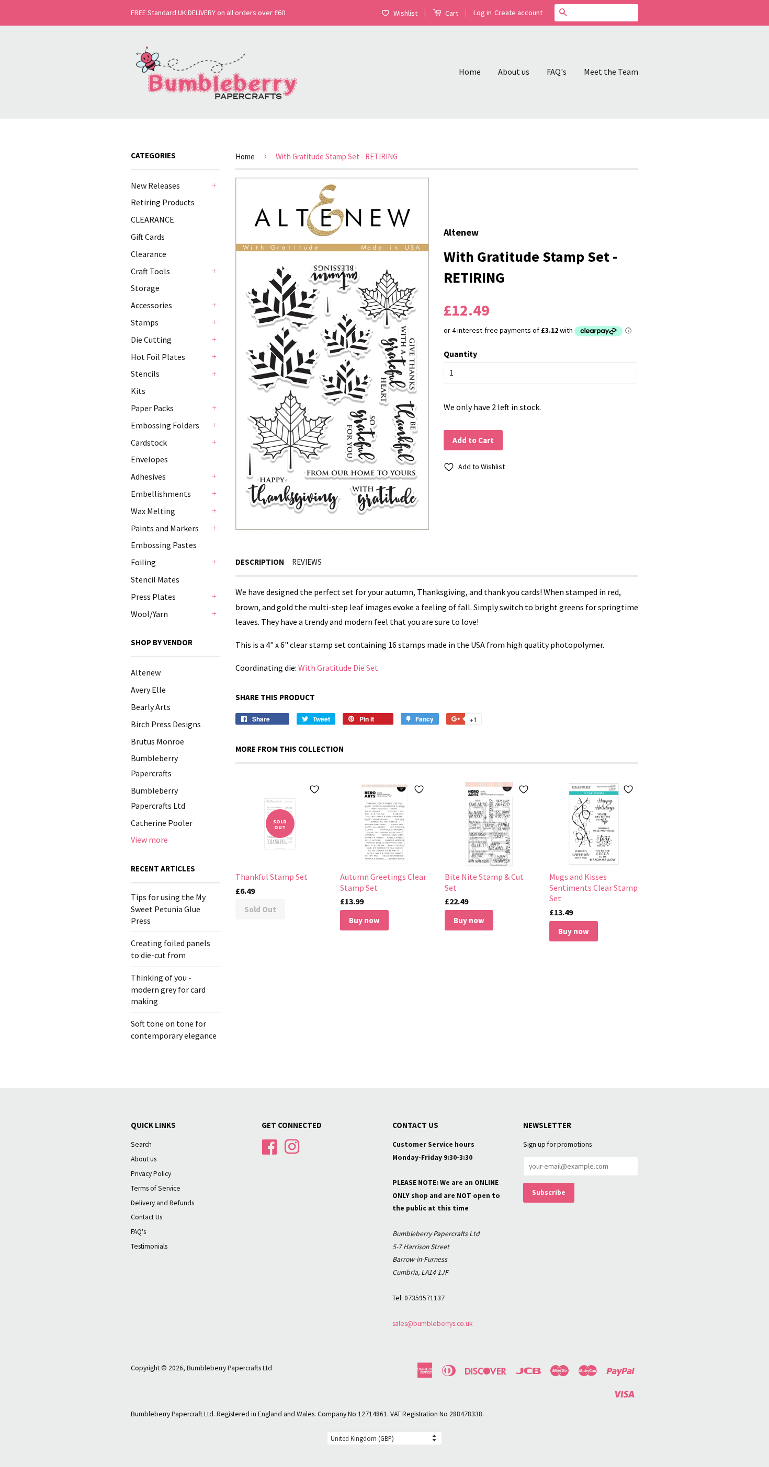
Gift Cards (148, 236)
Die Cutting (151, 339)
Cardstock (149, 442)
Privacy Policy (151, 1173)
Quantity (460, 353)
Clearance (148, 254)
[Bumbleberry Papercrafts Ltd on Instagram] (292, 1145)
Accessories (151, 305)
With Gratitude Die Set (338, 667)
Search (141, 1144)
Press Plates (153, 596)
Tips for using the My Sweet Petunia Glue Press (168, 909)
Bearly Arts (151, 707)
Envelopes (149, 459)
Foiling (143, 562)
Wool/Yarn (149, 614)
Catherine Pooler (162, 823)
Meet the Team (611, 71)
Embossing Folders (165, 425)
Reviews (307, 562)
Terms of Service (155, 1188)
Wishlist (405, 13)
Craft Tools (150, 271)
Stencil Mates (155, 579)
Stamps (145, 322)
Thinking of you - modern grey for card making (168, 989)
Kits (138, 391)
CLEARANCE (152, 219)
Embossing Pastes (164, 545)
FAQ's (557, 71)
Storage (145, 288)
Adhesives (148, 476)
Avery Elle (148, 689)
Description (259, 562)
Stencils (145, 373)
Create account (518, 12)
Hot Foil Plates (158, 357)
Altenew (146, 672)
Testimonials (149, 1246)
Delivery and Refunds (162, 1202)
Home (470, 71)
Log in (482, 12)
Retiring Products (163, 202)
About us (513, 71)
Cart (451, 13)
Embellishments (161, 493)
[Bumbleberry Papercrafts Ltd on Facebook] (269, 1145)
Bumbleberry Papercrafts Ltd (229, 1368)
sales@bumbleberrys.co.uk (432, 1323)
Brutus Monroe (157, 741)
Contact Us (146, 1217)
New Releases (155, 185)
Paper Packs (152, 408)
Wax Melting (153, 511)
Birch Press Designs (166, 724)
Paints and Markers (165, 528)
